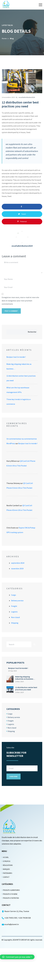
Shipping (14, 623)
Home (4, 38)
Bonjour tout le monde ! (16, 357)
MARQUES (6, 869)
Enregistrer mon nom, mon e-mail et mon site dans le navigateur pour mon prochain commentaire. (20, 300)
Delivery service (17, 600)
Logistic (14, 612)
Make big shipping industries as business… (25, 677)
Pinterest (23, 221)
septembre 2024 (17, 563)
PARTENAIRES (7, 873)
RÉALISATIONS (8, 865)
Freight (14, 606)
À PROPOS (6, 861)
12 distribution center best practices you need (26, 688)
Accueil (6, 857)
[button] (40, 4)
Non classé (15, 617)
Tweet (23, 214)
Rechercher (32, 332)
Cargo (13, 595)
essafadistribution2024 (27, 97)
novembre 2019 (17, 568)
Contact (6, 877)
